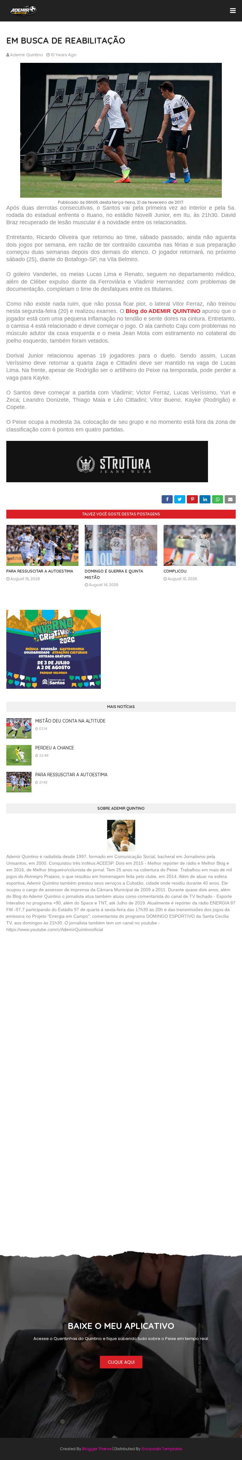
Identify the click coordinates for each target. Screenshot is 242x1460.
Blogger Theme (97, 1448)
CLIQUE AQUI (121, 1362)
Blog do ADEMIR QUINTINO (163, 311)
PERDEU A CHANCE (54, 748)
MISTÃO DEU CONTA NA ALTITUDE (70, 721)
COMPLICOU (175, 571)
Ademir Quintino (26, 55)
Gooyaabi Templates (161, 1448)
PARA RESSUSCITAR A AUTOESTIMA (39, 571)
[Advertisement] (53, 983)
